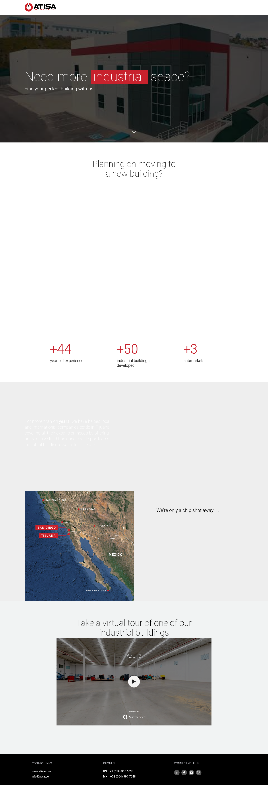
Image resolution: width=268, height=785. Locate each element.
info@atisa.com (41, 776)
